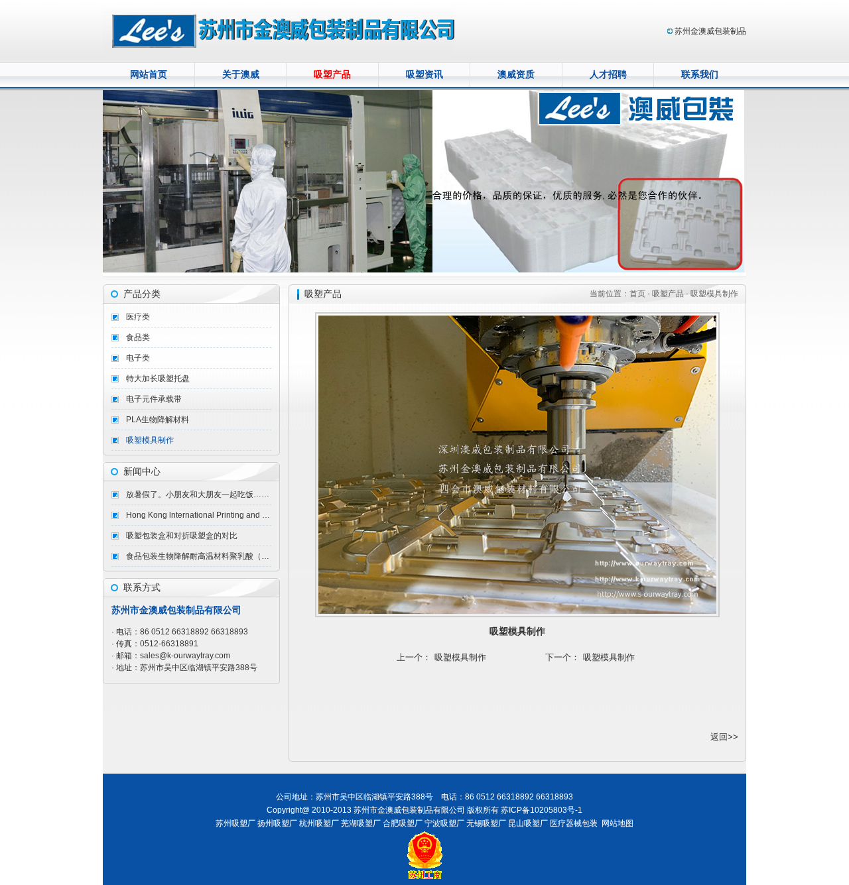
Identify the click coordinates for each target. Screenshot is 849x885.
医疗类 (138, 317)
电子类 (138, 358)
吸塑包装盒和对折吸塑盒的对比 (181, 535)
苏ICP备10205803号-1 (541, 810)
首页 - (640, 293)
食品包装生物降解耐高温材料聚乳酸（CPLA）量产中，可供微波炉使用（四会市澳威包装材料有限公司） (198, 556)
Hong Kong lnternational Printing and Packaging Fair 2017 (198, 515)
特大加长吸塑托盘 (158, 378)
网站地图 (617, 823)
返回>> (724, 737)
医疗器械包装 (574, 823)
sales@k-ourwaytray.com (185, 655)
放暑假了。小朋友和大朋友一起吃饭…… (197, 494)
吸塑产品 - (670, 293)
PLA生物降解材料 (157, 419)
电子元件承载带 (154, 399)
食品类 (138, 337)
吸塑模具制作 (150, 440)
